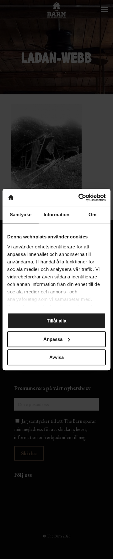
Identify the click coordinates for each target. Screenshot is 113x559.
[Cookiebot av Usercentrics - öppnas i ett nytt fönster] (80, 197)
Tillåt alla (56, 320)
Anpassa (52, 339)
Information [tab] (56, 214)
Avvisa (56, 357)
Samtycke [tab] (20, 214)
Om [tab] (92, 214)
